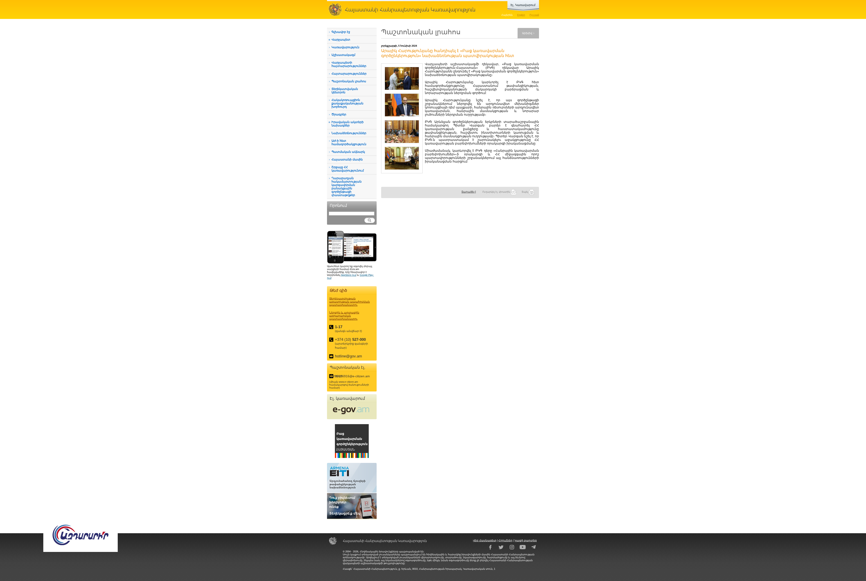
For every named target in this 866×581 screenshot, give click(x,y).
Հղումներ (505, 540)
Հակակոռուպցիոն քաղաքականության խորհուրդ (347, 103)
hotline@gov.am (348, 356)
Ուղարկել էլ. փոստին (496, 191)
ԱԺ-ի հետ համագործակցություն (349, 142)
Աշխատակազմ (343, 55)
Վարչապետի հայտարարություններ (349, 64)
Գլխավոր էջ (341, 32)
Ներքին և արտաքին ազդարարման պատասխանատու (344, 315)
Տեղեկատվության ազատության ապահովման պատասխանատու (349, 302)
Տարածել (467, 191)
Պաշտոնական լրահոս (349, 81)
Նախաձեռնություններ (349, 133)
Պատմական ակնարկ (348, 151)
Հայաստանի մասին (347, 159)
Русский (534, 15)
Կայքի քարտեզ (525, 540)
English (521, 15)
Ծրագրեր (339, 114)
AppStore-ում (348, 275)
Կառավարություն (345, 47)
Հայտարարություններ (349, 73)
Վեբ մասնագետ (484, 540)
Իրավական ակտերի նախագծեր (348, 123)
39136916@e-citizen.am (352, 376)
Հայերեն (507, 15)
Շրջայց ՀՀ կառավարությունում (348, 168)
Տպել (525, 191)
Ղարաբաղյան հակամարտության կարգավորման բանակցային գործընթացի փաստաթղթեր (347, 186)
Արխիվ (527, 33)
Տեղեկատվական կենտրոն (345, 90)
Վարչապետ (341, 39)
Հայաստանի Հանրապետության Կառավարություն (404, 9)
